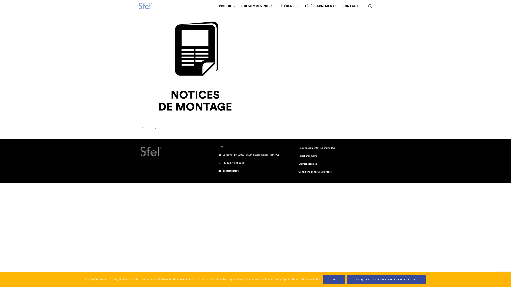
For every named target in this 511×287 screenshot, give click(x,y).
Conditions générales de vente (315, 171)
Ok (334, 279)
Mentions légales (307, 163)
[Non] (506, 279)
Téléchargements (307, 155)
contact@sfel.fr (231, 170)
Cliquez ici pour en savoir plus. (386, 279)
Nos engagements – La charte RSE (316, 147)
